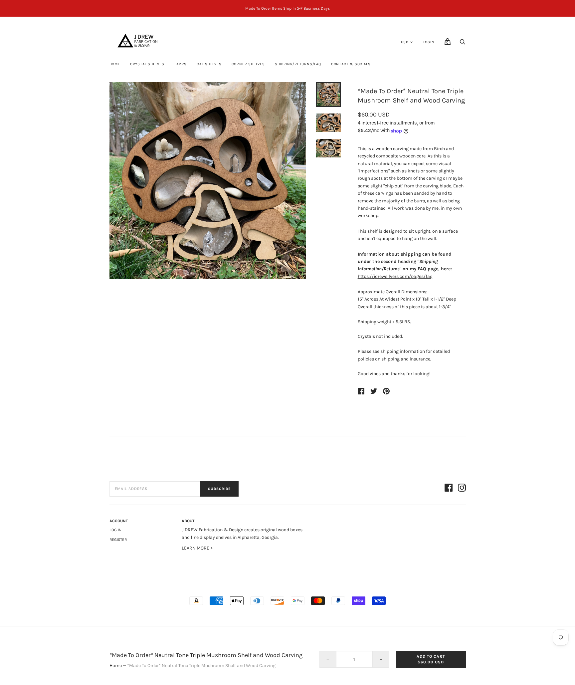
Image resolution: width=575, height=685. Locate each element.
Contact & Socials (351, 64)
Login (429, 42)
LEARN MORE (196, 548)
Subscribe (219, 489)
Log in (115, 530)
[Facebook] (449, 489)
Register (118, 539)
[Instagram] (462, 489)
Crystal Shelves (147, 64)
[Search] (462, 44)
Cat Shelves (209, 64)
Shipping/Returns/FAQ (298, 64)
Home (114, 64)
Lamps (180, 64)
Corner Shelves (248, 64)
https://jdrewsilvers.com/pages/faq (395, 276)
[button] (328, 94)
